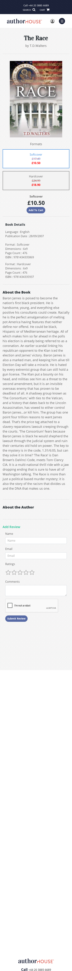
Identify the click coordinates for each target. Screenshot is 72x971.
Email (8, 549)
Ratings (10, 564)
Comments (12, 582)
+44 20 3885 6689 (38, 5)
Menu (63, 20)
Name (9, 534)
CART (43, 9)
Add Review (11, 527)
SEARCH (27, 9)
